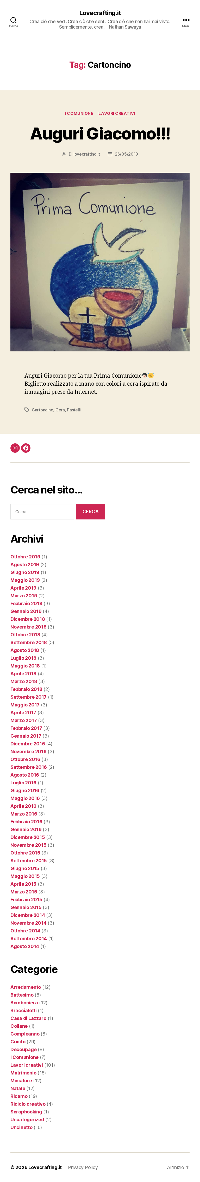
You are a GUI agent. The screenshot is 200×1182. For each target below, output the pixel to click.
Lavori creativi (116, 113)
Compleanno (24, 1034)
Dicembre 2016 (27, 743)
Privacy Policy (83, 1167)
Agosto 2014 (24, 946)
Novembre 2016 (28, 751)
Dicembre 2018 (27, 619)
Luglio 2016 (23, 782)
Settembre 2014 (28, 938)
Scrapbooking (26, 1111)
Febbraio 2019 (26, 603)
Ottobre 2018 (25, 634)
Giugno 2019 (24, 572)
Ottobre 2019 (25, 556)
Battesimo (22, 995)
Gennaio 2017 (25, 736)
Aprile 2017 (23, 712)
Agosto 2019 (24, 564)
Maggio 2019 (25, 580)
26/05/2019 (126, 154)
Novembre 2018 (28, 627)
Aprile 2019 (23, 588)
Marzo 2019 (23, 595)
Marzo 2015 (23, 891)
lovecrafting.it (86, 154)
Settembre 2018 (28, 642)
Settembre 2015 (28, 860)
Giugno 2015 (24, 868)
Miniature (21, 1080)
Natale (17, 1088)
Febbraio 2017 (26, 728)
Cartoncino (42, 409)
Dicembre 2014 (27, 915)
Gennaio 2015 (26, 907)
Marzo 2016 (23, 814)
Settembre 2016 (28, 767)
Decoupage (23, 1049)
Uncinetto (21, 1127)
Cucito (17, 1041)
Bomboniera (24, 1002)
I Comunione (79, 113)
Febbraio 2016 (26, 821)
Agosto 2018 (24, 650)
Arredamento (25, 987)
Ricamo (18, 1096)
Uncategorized (27, 1119)
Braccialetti (23, 1010)
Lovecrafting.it (100, 13)
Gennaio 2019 (26, 611)
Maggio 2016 (25, 798)
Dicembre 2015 (27, 837)
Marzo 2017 (23, 720)
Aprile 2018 (23, 673)
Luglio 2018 (23, 658)
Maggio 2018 (25, 666)
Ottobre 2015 (25, 853)
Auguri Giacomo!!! (100, 133)
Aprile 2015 (23, 884)
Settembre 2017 (28, 697)
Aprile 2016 (23, 806)
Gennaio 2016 (26, 829)
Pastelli (74, 409)
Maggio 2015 (25, 876)
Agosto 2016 (24, 775)
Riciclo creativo (28, 1104)
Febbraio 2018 (26, 689)
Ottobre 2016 (25, 759)
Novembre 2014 (28, 923)
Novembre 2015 (28, 845)
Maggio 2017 (25, 704)
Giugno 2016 (24, 790)
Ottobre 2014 (25, 930)
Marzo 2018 (23, 681)
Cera (60, 409)
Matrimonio (23, 1073)
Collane (19, 1026)
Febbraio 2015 (26, 899)
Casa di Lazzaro (28, 1018)
